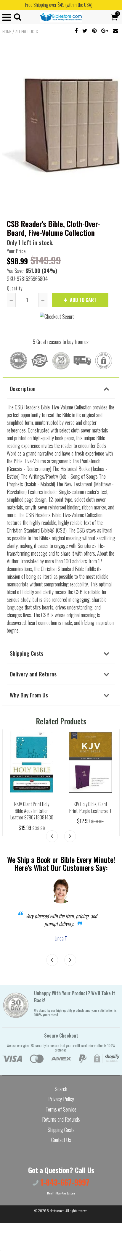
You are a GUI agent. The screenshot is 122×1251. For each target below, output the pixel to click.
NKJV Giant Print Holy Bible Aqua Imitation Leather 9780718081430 (31, 810)
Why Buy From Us (29, 695)
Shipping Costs (26, 653)
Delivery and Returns (33, 674)
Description (23, 388)
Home (6, 31)
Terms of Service (61, 1109)
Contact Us (61, 1140)
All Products (26, 31)
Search (61, 1089)
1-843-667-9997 (63, 1182)
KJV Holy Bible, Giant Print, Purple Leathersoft (90, 807)
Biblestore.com (55, 1210)
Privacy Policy (61, 1099)
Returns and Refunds (61, 1119)
